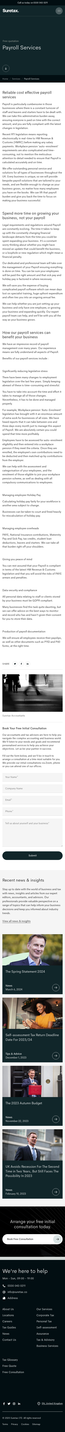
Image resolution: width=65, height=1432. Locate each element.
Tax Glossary (10, 1359)
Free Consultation (13, 1372)
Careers (7, 1321)
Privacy (14, 1424)
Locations (8, 1315)
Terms (5, 1424)
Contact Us (9, 1339)
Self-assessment (46, 1327)
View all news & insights (16, 921)
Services (16, 78)
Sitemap (36, 1424)
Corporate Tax (45, 1315)
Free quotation (11, 41)
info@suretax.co (17, 1292)
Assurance (42, 1333)
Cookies (25, 1424)
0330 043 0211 (17, 1285)
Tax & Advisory (45, 1339)
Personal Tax (44, 1321)
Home (5, 78)
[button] (59, 11)
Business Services (47, 1345)
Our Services (44, 1309)
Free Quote (9, 1365)
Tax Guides (9, 1327)
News (5, 1333)
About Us (8, 1309)
